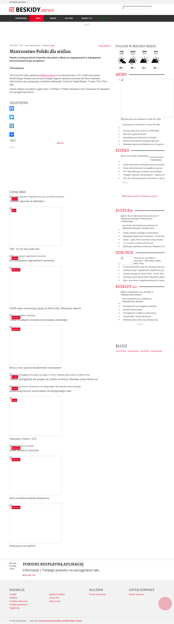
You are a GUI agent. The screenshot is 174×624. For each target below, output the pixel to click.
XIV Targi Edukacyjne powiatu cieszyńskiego (142, 171)
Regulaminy (15, 608)
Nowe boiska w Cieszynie (24, 450)
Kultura (14, 199)
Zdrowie (14, 258)
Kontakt (13, 594)
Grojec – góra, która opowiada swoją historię (143, 239)
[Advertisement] (60, 168)
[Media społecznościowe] (60, 134)
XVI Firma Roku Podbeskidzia (156, 158)
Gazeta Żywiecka (136, 594)
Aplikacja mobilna (57, 594)
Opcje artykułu (104, 46)
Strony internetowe (97, 594)
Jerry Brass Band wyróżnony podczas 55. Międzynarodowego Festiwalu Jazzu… (140, 226)
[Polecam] (11, 140)
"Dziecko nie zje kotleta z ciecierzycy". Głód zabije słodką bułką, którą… (147, 261)
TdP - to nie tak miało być (25, 249)
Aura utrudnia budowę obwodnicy (29, 498)
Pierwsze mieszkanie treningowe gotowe (141, 141)
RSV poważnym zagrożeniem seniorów (32, 260)
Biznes (14, 400)
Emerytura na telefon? (23, 546)
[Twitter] (60, 117)
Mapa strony (54, 601)
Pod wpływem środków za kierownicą (139, 313)
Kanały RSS (54, 597)
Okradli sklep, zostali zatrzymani (137, 316)
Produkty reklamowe (19, 601)
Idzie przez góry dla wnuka (134, 134)
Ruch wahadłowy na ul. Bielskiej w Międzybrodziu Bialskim (137, 300)
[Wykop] (60, 126)
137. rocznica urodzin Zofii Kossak (138, 243)
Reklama (13, 597)
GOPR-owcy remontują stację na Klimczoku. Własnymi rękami (45, 308)
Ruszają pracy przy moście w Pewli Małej (141, 130)
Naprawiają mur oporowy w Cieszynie (139, 137)
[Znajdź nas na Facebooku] (2, 312)
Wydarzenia (16, 270)
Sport (52, 45)
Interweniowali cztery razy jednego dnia (140, 319)
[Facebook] (60, 108)
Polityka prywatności (19, 604)
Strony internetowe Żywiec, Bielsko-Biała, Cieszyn (60, 621)
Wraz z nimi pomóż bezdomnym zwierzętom (36, 367)
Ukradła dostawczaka (132, 309)
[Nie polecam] (14, 140)
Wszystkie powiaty (18, 2)
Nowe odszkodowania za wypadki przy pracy (142, 168)
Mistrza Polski (48, 75)
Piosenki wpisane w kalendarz (27, 201)
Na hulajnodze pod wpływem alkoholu (140, 306)
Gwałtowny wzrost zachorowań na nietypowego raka (40, 390)
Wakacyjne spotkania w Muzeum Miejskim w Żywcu (146, 246)
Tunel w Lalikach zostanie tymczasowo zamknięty (39, 319)
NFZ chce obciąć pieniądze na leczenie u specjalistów (146, 178)
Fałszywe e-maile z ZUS (23, 438)
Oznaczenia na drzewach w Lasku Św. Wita (141, 124)
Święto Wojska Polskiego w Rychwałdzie (141, 233)
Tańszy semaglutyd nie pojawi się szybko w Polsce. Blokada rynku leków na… (54, 379)
